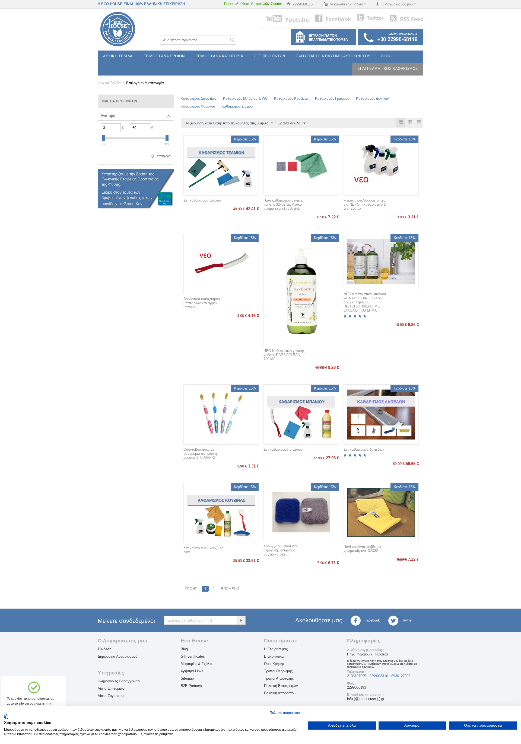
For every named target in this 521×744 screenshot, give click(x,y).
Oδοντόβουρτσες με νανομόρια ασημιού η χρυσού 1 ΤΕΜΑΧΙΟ (200, 453)
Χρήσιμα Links (192, 671)
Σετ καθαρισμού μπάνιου (283, 449)
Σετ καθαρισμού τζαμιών (202, 200)
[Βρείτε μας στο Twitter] (370, 17)
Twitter (406, 621)
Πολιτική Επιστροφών (281, 686)
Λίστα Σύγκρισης (111, 696)
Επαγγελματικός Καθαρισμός (387, 69)
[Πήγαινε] (241, 620)
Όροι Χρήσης (274, 664)
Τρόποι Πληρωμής (278, 671)
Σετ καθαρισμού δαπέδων (364, 449)
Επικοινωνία (274, 656)
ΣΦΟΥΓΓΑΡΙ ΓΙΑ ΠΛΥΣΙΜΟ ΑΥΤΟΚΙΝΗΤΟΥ (333, 56)
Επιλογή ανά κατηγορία (219, 56)
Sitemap (187, 678)
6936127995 (400, 676)
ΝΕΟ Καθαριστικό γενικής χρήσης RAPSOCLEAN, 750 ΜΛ (283, 355)
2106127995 (356, 676)
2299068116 (378, 676)
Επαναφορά (162, 156)
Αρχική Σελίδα (118, 56)
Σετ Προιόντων (269, 56)
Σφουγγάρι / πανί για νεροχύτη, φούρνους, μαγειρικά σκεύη (280, 550)
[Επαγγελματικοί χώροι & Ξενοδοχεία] (322, 37)
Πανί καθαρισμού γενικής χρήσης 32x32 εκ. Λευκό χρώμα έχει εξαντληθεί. (283, 204)
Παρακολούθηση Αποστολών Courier (253, 4)
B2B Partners (191, 686)
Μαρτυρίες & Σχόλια (196, 664)
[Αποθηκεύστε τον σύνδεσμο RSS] (406, 18)
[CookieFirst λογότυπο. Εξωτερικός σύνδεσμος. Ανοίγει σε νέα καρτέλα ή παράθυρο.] (6, 716)
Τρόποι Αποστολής (279, 678)
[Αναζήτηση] (232, 40)
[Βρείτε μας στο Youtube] (287, 18)
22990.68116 (303, 4)
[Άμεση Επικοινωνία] (389, 37)
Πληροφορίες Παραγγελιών (119, 681)
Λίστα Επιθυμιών (111, 688)
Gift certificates (193, 656)
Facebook (371, 621)
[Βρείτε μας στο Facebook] (332, 18)
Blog (386, 56)
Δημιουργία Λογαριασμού (117, 656)
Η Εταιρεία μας (276, 649)
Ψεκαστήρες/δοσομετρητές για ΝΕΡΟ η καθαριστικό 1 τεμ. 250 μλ (365, 204)
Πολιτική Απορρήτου (280, 693)
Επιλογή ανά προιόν (164, 56)
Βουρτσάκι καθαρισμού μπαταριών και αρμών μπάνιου (201, 303)
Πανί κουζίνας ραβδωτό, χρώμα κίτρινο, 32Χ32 (363, 549)
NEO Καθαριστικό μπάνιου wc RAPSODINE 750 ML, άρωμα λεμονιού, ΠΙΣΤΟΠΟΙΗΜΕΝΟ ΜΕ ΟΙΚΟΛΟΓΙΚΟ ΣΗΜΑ (365, 302)
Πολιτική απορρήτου (285, 713)
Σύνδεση (104, 649)
